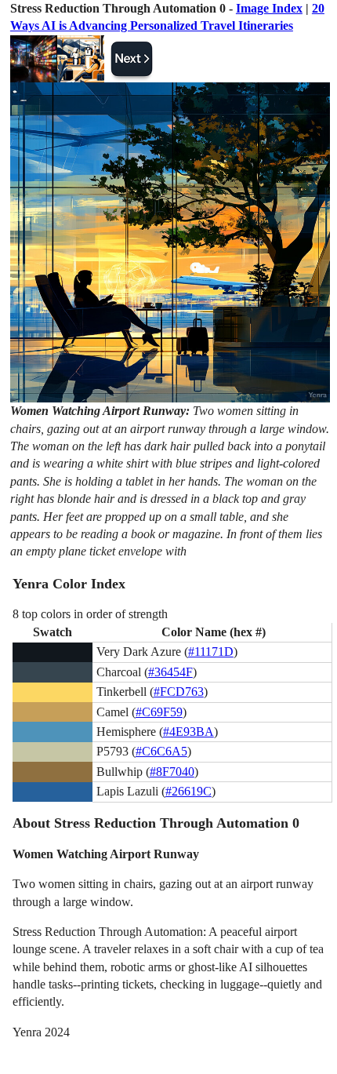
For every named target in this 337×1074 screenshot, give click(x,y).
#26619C (188, 791)
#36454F (170, 672)
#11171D (211, 651)
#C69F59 (159, 712)
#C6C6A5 (161, 751)
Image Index (269, 8)
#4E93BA (188, 731)
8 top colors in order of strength (90, 614)
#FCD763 (179, 691)
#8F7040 (172, 771)
